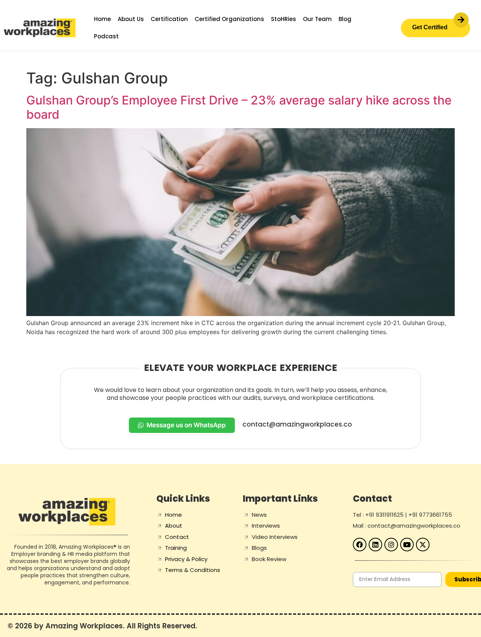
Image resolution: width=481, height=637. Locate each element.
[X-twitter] (423, 544)
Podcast (106, 36)
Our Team (317, 19)
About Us (131, 19)
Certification (169, 19)
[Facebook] (359, 544)
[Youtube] (407, 544)
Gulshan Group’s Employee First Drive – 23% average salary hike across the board (239, 107)
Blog (345, 19)
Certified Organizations (229, 19)
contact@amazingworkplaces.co (297, 424)
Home (102, 19)
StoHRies (283, 19)
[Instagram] (391, 544)
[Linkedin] (375, 544)
